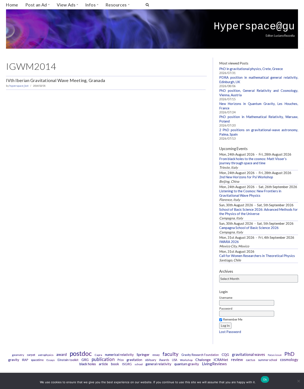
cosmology (289, 359)
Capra (98, 355)
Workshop (186, 360)
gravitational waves (248, 354)
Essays (51, 360)
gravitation (134, 360)
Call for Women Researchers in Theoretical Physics (257, 256)
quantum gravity (186, 364)
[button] (49, 4)
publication (103, 359)
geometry (18, 355)
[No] (298, 381)
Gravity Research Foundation (200, 355)
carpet (31, 355)
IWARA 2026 (229, 242)
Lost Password (230, 332)
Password (225, 308)
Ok (265, 379)
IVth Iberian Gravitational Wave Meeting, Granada (55, 80)
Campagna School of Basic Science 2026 (249, 228)
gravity (13, 360)
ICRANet (221, 359)
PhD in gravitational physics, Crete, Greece (251, 69)
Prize (121, 360)
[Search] (147, 4)
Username (225, 297)
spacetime (37, 360)
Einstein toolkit (68, 360)
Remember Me (232, 319)
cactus (250, 360)
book (115, 364)
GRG (85, 360)
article (103, 364)
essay (156, 355)
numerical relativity (119, 355)
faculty (170, 354)
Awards (164, 360)
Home (12, 4)
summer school (267, 360)
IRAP (25, 360)
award (61, 354)
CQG (225, 355)
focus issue (275, 355)
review (237, 359)
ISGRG (127, 364)
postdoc (81, 353)
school (139, 364)
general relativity (158, 364)
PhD (289, 354)
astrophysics (45, 355)
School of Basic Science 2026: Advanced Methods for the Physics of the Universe (258, 211)
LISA (174, 360)
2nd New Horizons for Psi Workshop (246, 177)
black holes (87, 364)
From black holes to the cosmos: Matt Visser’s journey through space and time (253, 161)
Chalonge (203, 359)
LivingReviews (214, 363)
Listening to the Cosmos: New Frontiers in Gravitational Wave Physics (250, 193)
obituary (150, 360)
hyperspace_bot (18, 85)
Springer (143, 354)
